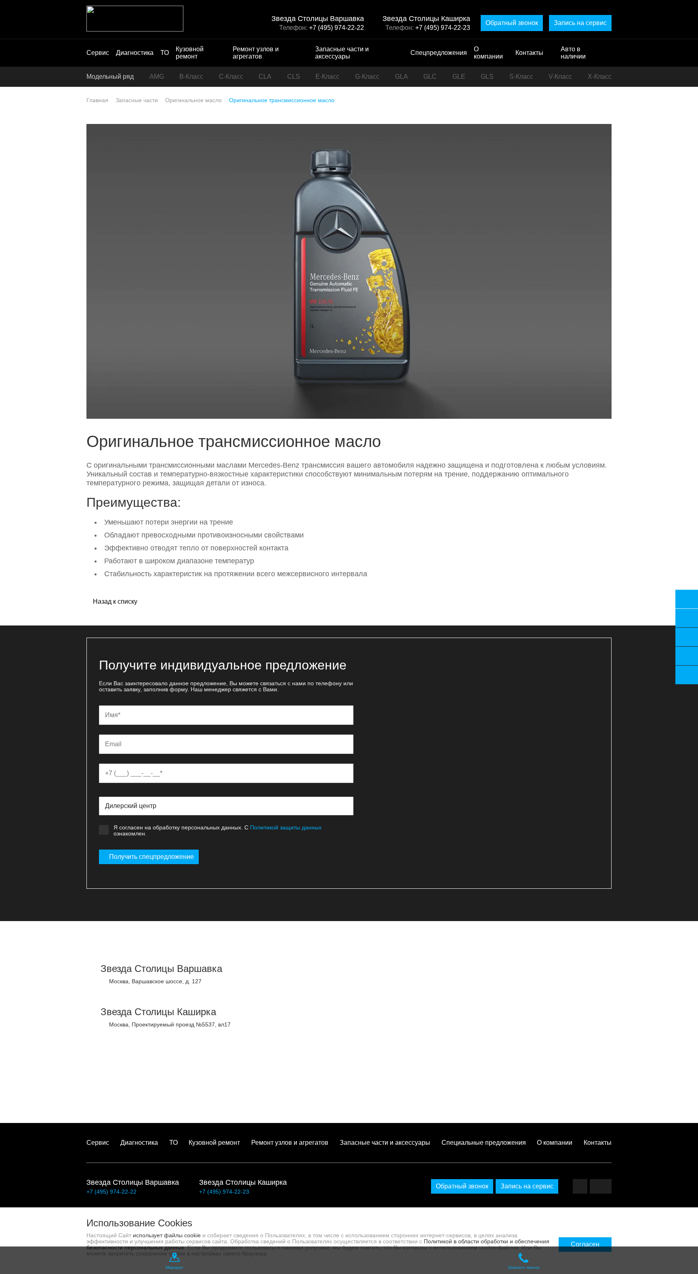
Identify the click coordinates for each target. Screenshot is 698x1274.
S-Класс (521, 76)
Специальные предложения (484, 1142)
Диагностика (134, 52)
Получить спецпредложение (151, 856)
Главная (97, 100)
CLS (293, 76)
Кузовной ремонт (190, 53)
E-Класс (327, 76)
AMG (156, 76)
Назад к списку (114, 601)
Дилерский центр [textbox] (130, 805)
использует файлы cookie (167, 1235)
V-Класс (560, 76)
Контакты (529, 52)
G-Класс (367, 76)
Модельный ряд (110, 76)
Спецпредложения (438, 52)
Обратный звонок (512, 22)
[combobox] (226, 806)
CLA (265, 76)
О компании (488, 53)
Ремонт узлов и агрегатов (256, 53)
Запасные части (137, 100)
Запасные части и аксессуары (342, 53)
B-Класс (191, 76)
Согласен (585, 1244)
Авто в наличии (573, 53)
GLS (487, 76)
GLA (401, 76)
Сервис (97, 52)
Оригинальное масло (193, 100)
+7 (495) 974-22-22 (336, 27)
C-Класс (231, 76)
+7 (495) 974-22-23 (442, 27)
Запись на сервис (580, 22)
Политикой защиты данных (286, 827)
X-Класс (600, 76)
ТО (164, 52)
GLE (458, 76)
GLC (430, 76)
